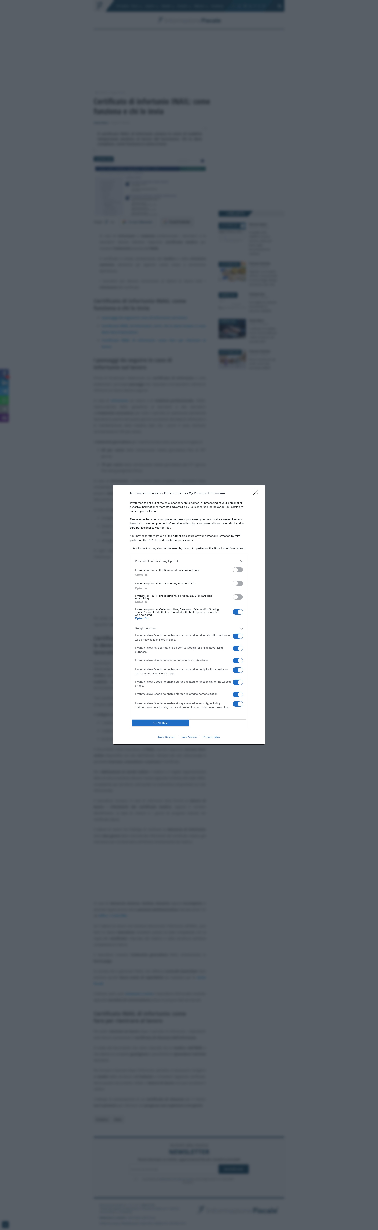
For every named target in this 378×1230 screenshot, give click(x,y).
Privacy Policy (211, 736)
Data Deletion (166, 736)
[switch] (238, 569)
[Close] (257, 493)
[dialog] (189, 615)
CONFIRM (160, 722)
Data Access (189, 736)
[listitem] (189, 561)
